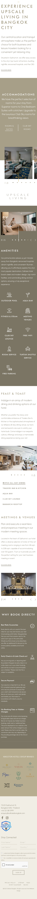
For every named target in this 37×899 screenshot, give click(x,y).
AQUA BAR (8, 493)
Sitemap (21, 882)
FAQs (28, 882)
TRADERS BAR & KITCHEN (14, 488)
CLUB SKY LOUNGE (11, 499)
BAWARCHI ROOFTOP (12, 504)
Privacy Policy (10, 882)
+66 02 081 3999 (7, 810)
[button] (17, 182)
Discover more (6, 69)
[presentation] (9, 159)
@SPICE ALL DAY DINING (14, 483)
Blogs (26, 885)
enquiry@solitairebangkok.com (13, 813)
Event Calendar (15, 885)
